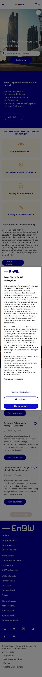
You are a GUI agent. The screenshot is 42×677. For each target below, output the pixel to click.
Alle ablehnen (21, 399)
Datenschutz (8, 379)
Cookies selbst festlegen (21, 392)
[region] (21, 338)
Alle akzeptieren (21, 406)
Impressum (18, 379)
